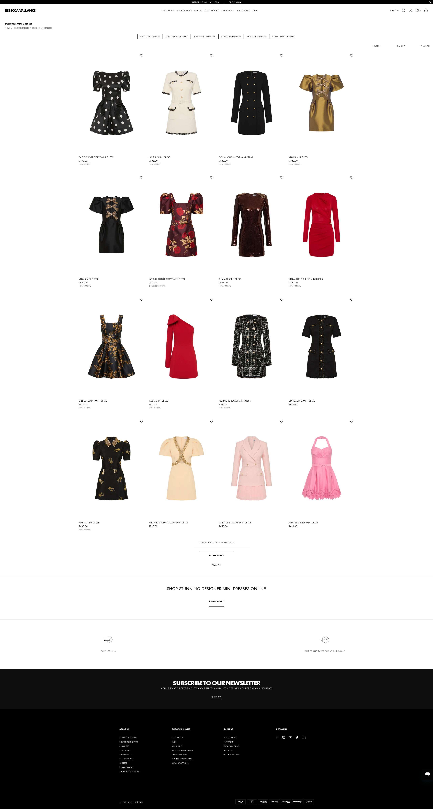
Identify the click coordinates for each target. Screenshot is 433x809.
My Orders (229, 742)
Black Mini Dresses (204, 36)
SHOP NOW (235, 2)
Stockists (124, 746)
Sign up (216, 696)
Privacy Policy (126, 767)
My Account (230, 737)
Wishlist (228, 750)
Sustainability (126, 754)
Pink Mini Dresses (150, 36)
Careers (123, 763)
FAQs (174, 742)
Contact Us (178, 737)
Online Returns (179, 754)
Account (228, 729)
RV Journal (124, 750)
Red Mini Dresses (256, 36)
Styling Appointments (183, 759)
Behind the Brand (128, 737)
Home (7, 28)
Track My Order (232, 746)
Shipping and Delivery (182, 750)
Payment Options (180, 763)
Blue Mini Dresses (231, 36)
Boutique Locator (128, 742)
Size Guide (177, 746)
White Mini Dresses (177, 36)
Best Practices (126, 759)
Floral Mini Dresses (283, 36)
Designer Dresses (21, 28)
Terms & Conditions (129, 771)
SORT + (401, 46)
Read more (216, 601)
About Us (124, 729)
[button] (403, 10)
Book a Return (231, 754)
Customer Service (181, 729)
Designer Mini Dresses (42, 28)
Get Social (281, 729)
